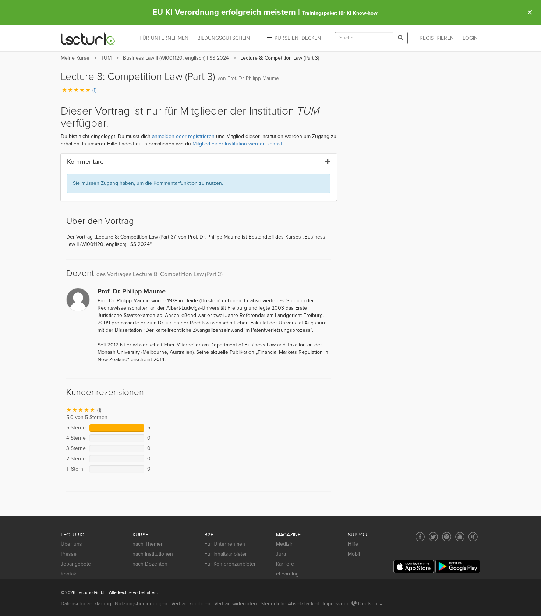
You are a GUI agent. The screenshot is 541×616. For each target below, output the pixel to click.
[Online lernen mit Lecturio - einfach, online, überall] (88, 38)
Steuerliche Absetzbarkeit (290, 604)
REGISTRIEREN (437, 38)
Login (470, 38)
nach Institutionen (152, 554)
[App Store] (413, 566)
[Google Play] (457, 566)
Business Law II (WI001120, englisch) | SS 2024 (176, 58)
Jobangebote (76, 564)
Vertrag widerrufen (235, 604)
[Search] (400, 38)
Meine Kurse (75, 58)
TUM (106, 58)
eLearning (287, 574)
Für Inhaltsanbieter (225, 554)
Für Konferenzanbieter (230, 564)
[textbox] (364, 37)
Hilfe (353, 544)
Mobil (354, 554)
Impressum (335, 604)
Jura (281, 554)
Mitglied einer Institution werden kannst (237, 144)
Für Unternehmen (224, 544)
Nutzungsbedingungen (141, 604)
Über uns (71, 544)
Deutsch (368, 604)
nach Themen (148, 544)
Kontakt (69, 574)
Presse (69, 554)
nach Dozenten (149, 564)
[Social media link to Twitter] (433, 536)
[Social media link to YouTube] (459, 536)
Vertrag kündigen (191, 604)
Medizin (285, 544)
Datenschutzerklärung (86, 604)
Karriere (285, 564)
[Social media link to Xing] (473, 536)
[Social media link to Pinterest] (446, 536)
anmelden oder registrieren (183, 136)
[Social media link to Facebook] (420, 536)
